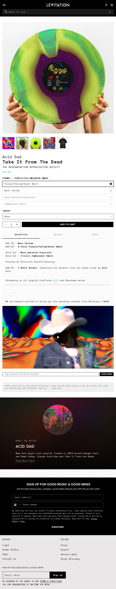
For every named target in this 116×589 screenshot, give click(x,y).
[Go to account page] (106, 5)
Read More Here (25, 460)
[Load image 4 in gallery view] (49, 143)
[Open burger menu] (4, 5)
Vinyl (64, 545)
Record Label (69, 554)
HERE (56, 280)
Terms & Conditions (51, 581)
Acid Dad (11, 157)
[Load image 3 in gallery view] (36, 143)
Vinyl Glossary (70, 558)
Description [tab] (21, 234)
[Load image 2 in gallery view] (22, 143)
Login (5, 545)
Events (65, 549)
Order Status (10, 549)
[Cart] (111, 5)
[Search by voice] (110, 12)
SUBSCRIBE (106, 374)
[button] (111, 5)
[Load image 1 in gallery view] (8, 143)
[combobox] (58, 11)
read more (57, 388)
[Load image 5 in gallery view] (63, 143)
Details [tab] (58, 234)
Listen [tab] (95, 234)
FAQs (5, 554)
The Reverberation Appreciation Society (31, 167)
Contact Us (9, 558)
